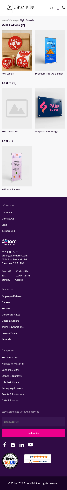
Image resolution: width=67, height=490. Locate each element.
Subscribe (33, 433)
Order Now (17, 50)
